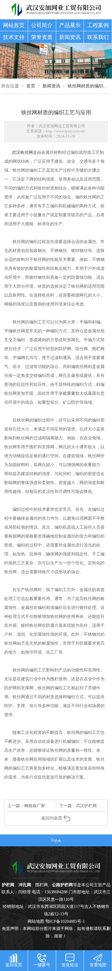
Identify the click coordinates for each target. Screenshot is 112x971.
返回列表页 (51, 818)
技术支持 (13, 37)
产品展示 (70, 25)
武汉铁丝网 (22, 152)
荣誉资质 (42, 37)
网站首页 (13, 25)
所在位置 (10, 85)
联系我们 (98, 37)
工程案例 (98, 25)
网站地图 (35, 921)
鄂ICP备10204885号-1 (65, 921)
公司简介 (42, 25)
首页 (30, 85)
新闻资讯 (70, 37)
